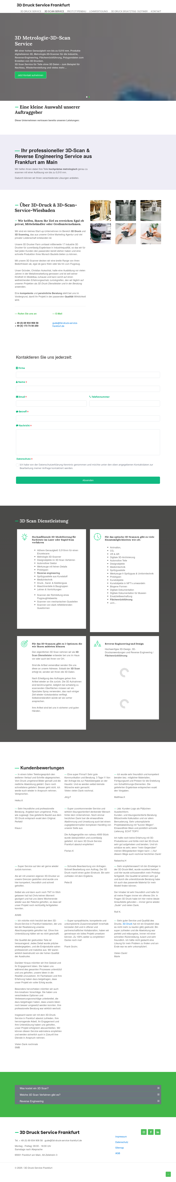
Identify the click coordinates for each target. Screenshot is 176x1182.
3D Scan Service (54, 11)
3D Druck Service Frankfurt (43, 5)
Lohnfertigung (98, 11)
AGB (117, 1153)
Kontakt (156, 11)
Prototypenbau (76, 11)
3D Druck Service (30, 11)
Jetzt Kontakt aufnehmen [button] (30, 75)
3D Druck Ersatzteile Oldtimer (129, 11)
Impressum (121, 1136)
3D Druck (128, 923)
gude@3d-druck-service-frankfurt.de (65, 324)
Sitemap (119, 1147)
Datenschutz (121, 1142)
